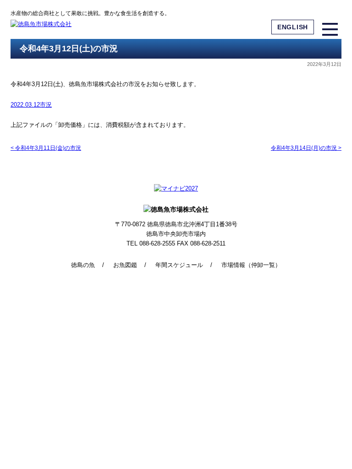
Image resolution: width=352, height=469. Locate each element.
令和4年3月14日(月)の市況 (306, 148)
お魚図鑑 (125, 265)
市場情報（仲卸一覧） (251, 265)
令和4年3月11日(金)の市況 (46, 148)
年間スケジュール (179, 265)
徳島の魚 (83, 265)
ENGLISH (292, 27)
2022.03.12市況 (31, 104)
